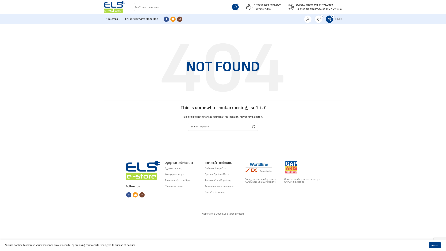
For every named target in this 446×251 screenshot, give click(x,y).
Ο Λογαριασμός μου (175, 174)
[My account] (307, 19)
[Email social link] (173, 19)
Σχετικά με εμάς (173, 168)
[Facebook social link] (166, 19)
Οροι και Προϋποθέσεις (217, 174)
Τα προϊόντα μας (174, 186)
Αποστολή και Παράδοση (218, 180)
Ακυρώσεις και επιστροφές (219, 186)
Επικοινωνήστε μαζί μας (178, 180)
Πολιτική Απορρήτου (216, 168)
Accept (435, 245)
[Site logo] (114, 7)
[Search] (235, 7)
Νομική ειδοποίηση (215, 192)
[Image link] (142, 170)
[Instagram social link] (179, 19)
